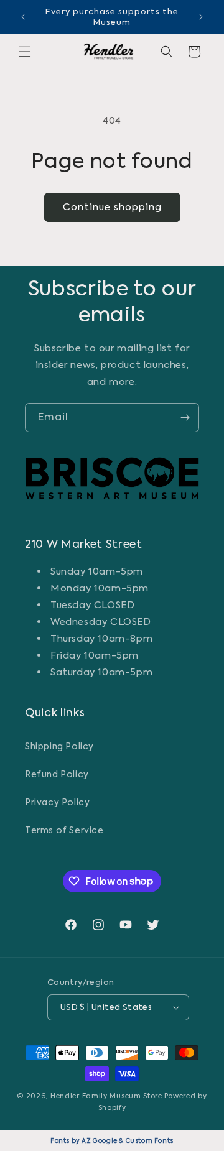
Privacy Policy (57, 802)
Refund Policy (57, 774)
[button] (25, 51)
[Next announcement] (201, 16)
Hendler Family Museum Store (106, 1096)
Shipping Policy (59, 746)
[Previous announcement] (23, 16)
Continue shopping (112, 207)
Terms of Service (64, 830)
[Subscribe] (184, 417)
